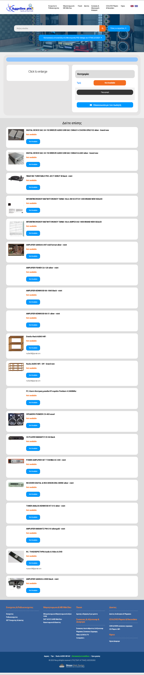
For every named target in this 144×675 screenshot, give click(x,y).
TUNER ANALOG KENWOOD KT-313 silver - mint (45, 506)
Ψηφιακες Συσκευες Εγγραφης (87, 632)
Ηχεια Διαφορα (114, 641)
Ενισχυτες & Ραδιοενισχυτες (53, 7)
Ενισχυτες (9, 614)
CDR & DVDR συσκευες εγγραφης (120, 626)
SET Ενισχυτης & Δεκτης (15, 620)
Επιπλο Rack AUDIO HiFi (36, 336)
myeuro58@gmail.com (33, 569)
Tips (52, 656)
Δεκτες (86, 6)
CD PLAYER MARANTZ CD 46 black (40, 437)
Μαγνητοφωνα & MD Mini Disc (68, 7)
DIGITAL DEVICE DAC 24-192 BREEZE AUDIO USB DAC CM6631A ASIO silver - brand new (62, 153)
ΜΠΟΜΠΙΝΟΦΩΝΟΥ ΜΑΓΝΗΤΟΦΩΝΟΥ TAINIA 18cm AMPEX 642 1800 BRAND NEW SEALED (64, 222)
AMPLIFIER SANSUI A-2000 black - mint (42, 579)
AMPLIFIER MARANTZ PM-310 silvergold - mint (45, 529)
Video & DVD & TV (82, 635)
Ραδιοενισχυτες (12, 617)
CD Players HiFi (114, 629)
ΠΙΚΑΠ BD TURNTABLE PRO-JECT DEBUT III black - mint (49, 176)
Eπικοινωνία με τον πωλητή (107, 105)
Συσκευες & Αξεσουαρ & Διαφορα (95, 8)
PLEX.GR (20, 8)
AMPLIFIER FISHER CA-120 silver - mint (42, 267)
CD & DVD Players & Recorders (112, 7)
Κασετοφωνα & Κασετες (52, 622)
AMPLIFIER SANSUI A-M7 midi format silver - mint (46, 245)
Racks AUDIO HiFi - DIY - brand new (40, 364)
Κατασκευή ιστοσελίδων (80, 656)
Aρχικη (46, 656)
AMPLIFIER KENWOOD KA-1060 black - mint (44, 290)
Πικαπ (80, 6)
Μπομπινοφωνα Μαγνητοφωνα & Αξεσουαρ (57, 615)
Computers (80, 638)
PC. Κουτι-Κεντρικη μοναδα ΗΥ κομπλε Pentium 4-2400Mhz (51, 391)
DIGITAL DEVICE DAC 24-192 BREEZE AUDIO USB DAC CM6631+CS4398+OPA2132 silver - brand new (67, 130)
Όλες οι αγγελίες (117, 28)
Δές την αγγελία (33, 141)
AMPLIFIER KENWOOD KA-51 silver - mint (43, 313)
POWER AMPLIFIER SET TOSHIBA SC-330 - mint (46, 460)
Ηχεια (123, 6)
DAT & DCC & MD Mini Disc (52, 619)
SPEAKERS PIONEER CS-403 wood (40, 414)
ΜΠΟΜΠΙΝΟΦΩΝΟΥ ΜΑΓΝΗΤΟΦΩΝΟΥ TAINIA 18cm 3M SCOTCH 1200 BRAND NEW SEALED (64, 199)
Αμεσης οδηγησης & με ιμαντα (87, 614)
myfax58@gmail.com (33, 353)
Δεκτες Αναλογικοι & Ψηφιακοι (120, 614)
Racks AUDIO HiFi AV (63, 656)
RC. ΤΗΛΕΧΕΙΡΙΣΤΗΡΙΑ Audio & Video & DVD (44, 552)
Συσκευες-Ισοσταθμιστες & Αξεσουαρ (89, 628)
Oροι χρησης (95, 656)
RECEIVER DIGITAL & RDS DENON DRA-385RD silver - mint (49, 483)
